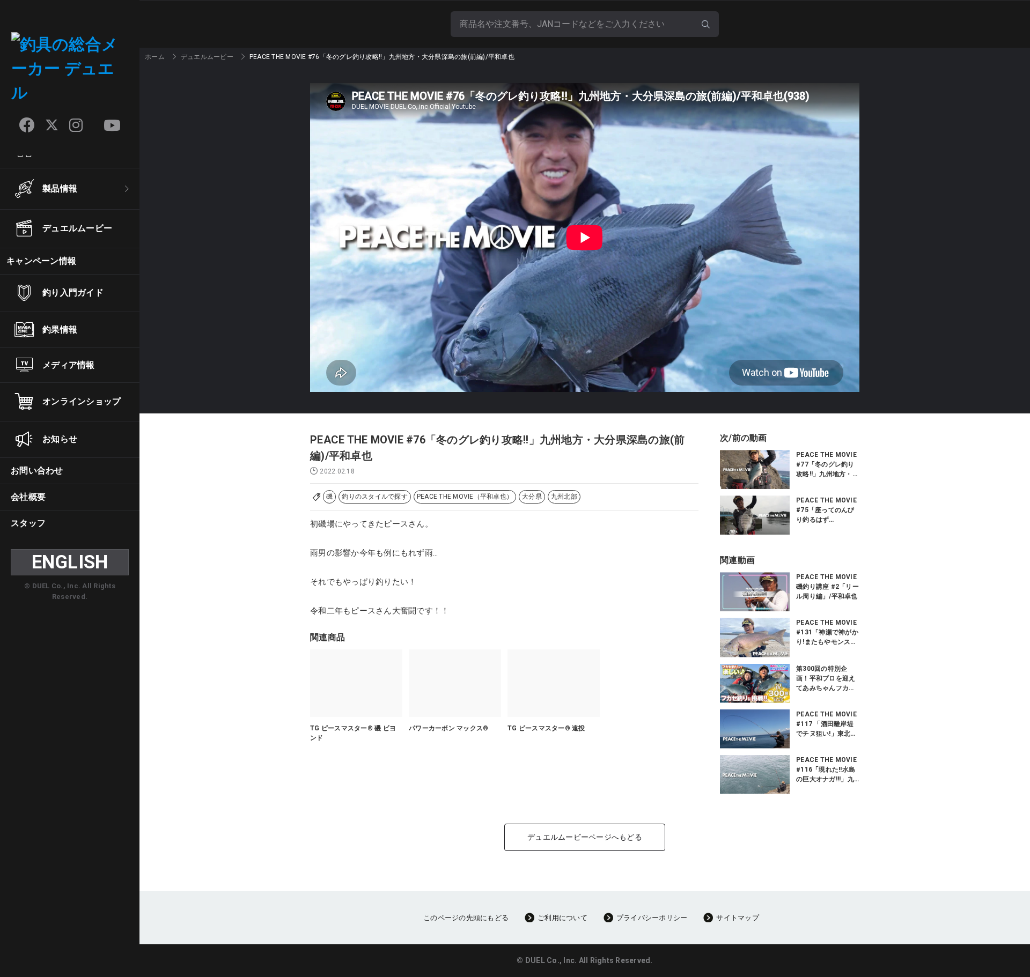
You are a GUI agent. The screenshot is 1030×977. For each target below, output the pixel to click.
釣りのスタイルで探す (375, 496)
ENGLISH (70, 562)
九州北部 (564, 496)
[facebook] (26, 124)
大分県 (532, 496)
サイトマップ (737, 918)
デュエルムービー (207, 57)
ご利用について (562, 918)
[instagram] (76, 125)
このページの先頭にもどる (466, 918)
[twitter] (51, 125)
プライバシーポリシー (652, 918)
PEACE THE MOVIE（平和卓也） (465, 496)
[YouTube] (112, 125)
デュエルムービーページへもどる (584, 837)
